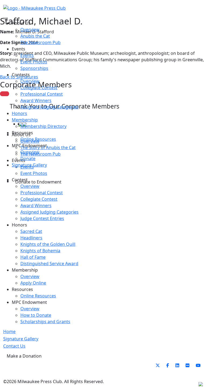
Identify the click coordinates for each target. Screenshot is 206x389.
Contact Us (14, 346)
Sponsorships (34, 68)
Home (9, 331)
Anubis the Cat (35, 36)
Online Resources (38, 139)
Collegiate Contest (38, 88)
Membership (25, 120)
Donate (27, 158)
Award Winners (36, 100)
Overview (29, 30)
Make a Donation (24, 356)
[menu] (5, 18)
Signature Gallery (29, 165)
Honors (19, 113)
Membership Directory (43, 126)
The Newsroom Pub (40, 42)
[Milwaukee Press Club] (34, 7)
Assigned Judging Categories (49, 107)
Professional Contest (41, 94)
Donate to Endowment (38, 182)
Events (27, 55)
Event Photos (33, 62)
